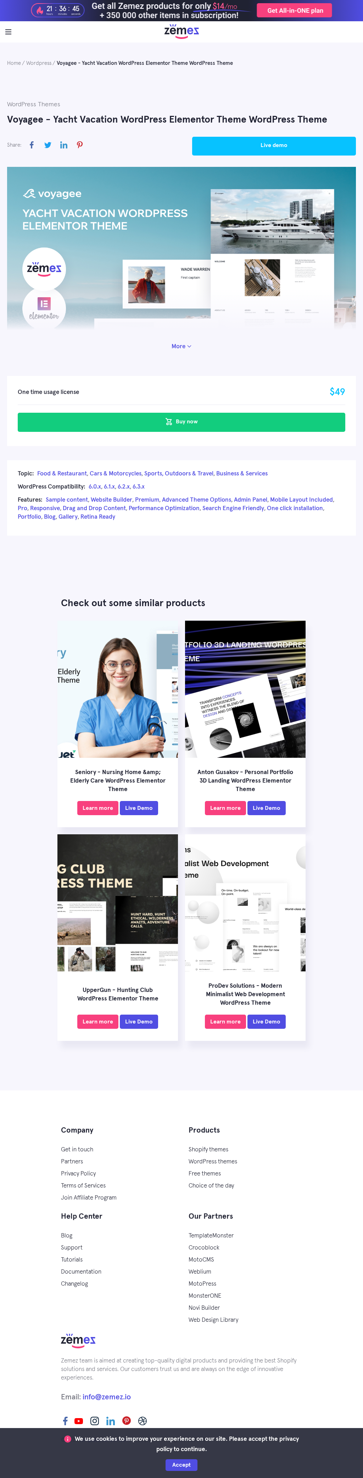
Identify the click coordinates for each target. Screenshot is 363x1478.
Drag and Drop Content (94, 509)
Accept (181, 1465)
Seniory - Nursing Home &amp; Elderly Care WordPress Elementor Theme (118, 780)
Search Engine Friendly (233, 509)
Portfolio (29, 517)
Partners (72, 1162)
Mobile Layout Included (301, 500)
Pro (22, 509)
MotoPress (202, 1284)
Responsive (45, 509)
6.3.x (139, 487)
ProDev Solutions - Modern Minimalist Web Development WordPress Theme (245, 994)
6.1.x (109, 487)
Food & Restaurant (62, 474)
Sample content (67, 500)
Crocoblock (204, 1248)
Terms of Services (83, 1186)
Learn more (98, 808)
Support (72, 1248)
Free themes (205, 1174)
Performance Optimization (164, 509)
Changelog (74, 1284)
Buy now (186, 421)
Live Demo (274, 145)
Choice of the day (211, 1186)
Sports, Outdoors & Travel (178, 474)
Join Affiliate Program (89, 1198)
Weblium (200, 1272)
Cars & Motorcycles (115, 474)
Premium (147, 500)
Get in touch (77, 1150)
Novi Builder (204, 1308)
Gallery (68, 517)
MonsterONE (205, 1296)
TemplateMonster (211, 1236)
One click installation (295, 509)
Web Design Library (213, 1320)
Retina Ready (97, 517)
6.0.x (95, 487)
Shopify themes (208, 1150)
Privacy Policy (78, 1174)
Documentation (81, 1272)
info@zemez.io (107, 1397)
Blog (50, 517)
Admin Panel (250, 500)
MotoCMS (201, 1260)
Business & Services (242, 474)
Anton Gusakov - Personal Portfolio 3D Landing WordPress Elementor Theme (245, 780)
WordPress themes (213, 1162)
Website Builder (111, 500)
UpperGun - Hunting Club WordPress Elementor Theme (117, 994)
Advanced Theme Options (196, 500)
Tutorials (72, 1260)
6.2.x (124, 487)
